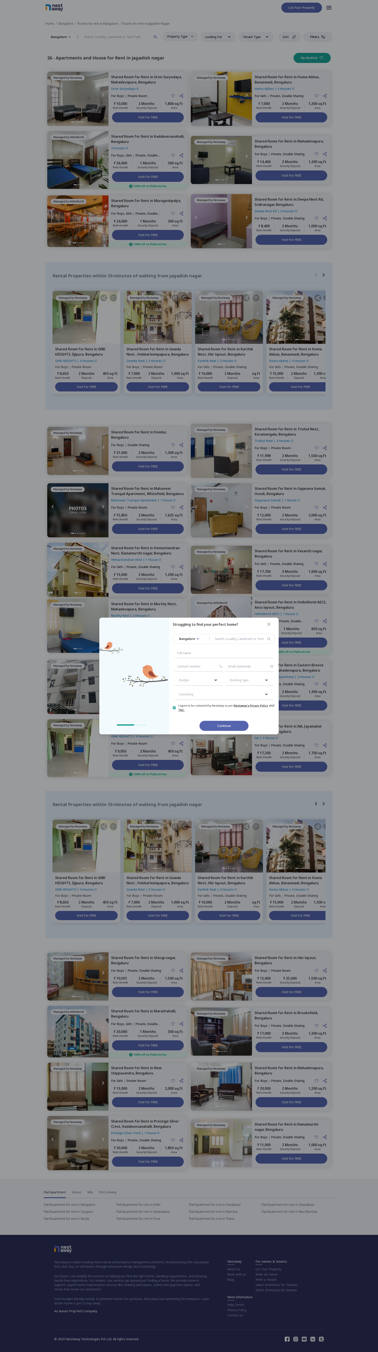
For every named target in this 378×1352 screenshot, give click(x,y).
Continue (224, 726)
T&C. (181, 710)
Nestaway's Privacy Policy (251, 705)
